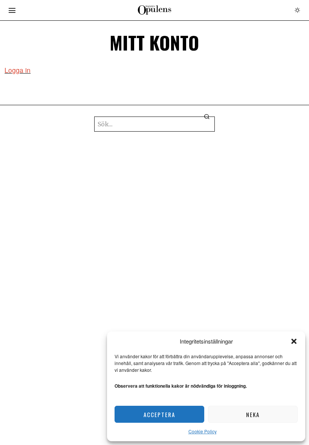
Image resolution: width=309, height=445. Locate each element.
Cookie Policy (202, 431)
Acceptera (159, 414)
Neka (253, 414)
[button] (294, 341)
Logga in (18, 70)
